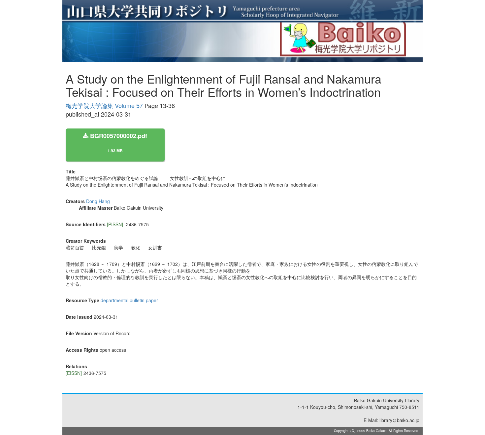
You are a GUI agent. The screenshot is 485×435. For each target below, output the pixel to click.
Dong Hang (98, 201)
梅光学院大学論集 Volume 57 (104, 105)
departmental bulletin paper (129, 300)
